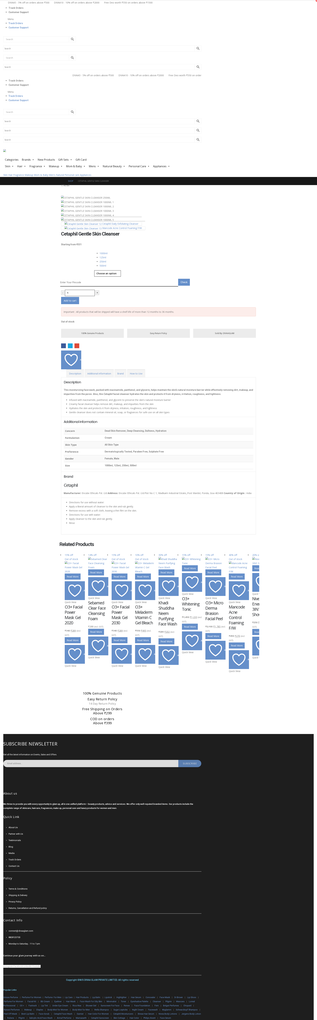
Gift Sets (63, 159)
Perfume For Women (31, 997)
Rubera (10, 1018)
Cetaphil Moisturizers (123, 1014)
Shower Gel (91, 1005)
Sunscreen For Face (110, 1005)
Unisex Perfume (10, 997)
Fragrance (35, 166)
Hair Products (82, 997)
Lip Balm (96, 997)
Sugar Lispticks (120, 1009)
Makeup (54, 166)
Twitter (70, 345)
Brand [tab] (120, 373)
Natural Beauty (112, 166)
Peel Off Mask (10, 1014)
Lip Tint (44, 1005)
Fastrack (33, 1005)
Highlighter (121, 997)
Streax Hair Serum (146, 1014)
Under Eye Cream (60, 1005)
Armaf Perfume (64, 1018)
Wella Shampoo (101, 1009)
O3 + (22, 1005)
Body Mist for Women (58, 1009)
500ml (103, 265)
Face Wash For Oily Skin (91, 1001)
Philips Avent (149, 1018)
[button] (102, 19)
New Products (46, 159)
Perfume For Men (53, 997)
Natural (60, 174)
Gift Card (81, 159)
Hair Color (134, 1018)
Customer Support (19, 12)
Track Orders (16, 8)
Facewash (153, 1009)
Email (76, 345)
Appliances (159, 166)
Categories (11, 159)
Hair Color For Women (98, 1014)
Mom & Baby (74, 166)
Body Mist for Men (81, 1009)
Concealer (150, 997)
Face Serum (165, 1018)
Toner (123, 1001)
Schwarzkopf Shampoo (187, 1009)
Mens (92, 166)
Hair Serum (136, 997)
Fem (157, 1005)
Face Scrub (44, 1014)
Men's (52, 174)
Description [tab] (75, 373)
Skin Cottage (119, 1018)
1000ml (103, 253)
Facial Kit (32, 1001)
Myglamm (166, 1009)
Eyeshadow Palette (139, 1001)
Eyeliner (58, 1001)
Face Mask (165, 997)
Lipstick (108, 997)
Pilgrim (168, 1001)
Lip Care (68, 997)
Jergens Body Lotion (191, 1014)
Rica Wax (77, 1005)
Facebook (63, 345)
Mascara (180, 1001)
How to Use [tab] (136, 373)
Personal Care (137, 166)
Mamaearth (81, 1018)
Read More (73, 576)
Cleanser (157, 1001)
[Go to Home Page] (62, 181)
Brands (26, 159)
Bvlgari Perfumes (171, 1005)
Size (64, 252)
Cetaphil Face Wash (63, 1014)
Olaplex (39, 1009)
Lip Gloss (191, 997)
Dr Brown (178, 997)
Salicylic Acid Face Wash (41, 1018)
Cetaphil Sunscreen (100, 1018)
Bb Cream (45, 1001)
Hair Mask (70, 1001)
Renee (127, 1005)
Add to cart (70, 300)
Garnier (80, 1014)
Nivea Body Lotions (168, 1014)
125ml (103, 257)
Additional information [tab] (99, 373)
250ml (103, 261)
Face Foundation (142, 1005)
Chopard (187, 1005)
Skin (7, 166)
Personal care (72, 174)
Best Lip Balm (27, 1014)
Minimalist (111, 1001)
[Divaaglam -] (28, 152)
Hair (19, 166)
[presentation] (60, 189)
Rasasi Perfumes (12, 1009)
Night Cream (138, 1009)
